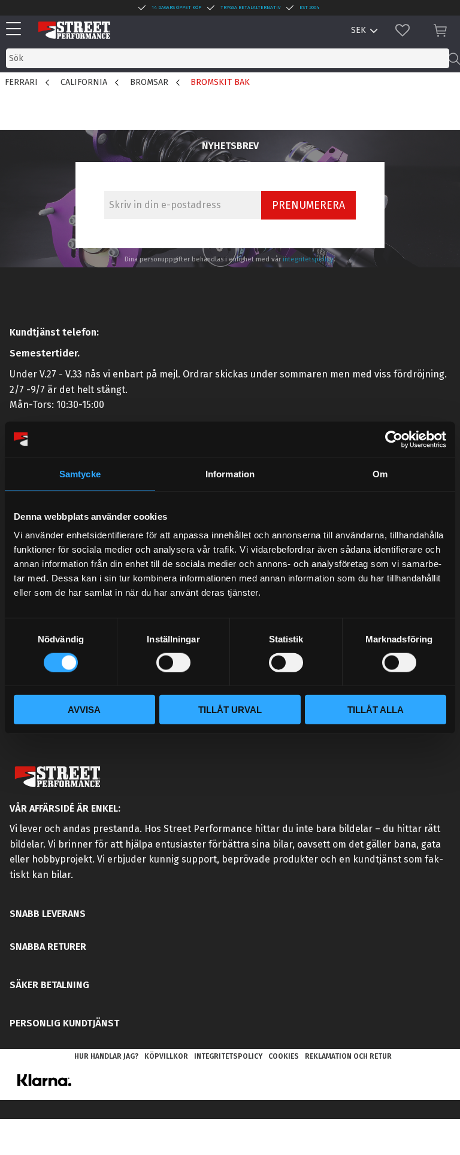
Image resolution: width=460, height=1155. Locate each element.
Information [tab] (230, 473)
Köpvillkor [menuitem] (166, 1056)
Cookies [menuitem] (283, 1056)
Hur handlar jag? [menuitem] (106, 1056)
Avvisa (84, 710)
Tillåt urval (230, 710)
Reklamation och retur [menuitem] (348, 1056)
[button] (16, 29)
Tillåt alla (375, 710)
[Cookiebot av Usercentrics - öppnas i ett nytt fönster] (393, 439)
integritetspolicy (308, 259)
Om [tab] (380, 473)
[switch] (173, 662)
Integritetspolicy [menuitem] (228, 1056)
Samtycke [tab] (80, 473)
